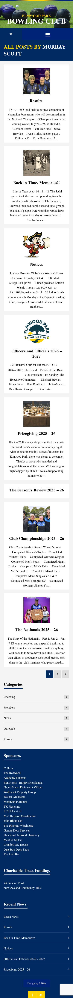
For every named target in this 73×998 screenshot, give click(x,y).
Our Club (9, 728)
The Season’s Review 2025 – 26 (36, 490)
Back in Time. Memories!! (36, 182)
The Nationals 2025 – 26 (36, 629)
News (7, 718)
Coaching (9, 697)
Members (9, 707)
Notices (36, 264)
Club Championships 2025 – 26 (36, 538)
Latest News (11, 916)
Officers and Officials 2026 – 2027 (36, 353)
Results (8, 739)
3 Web (42, 983)
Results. (37, 101)
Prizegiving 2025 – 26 (36, 433)
